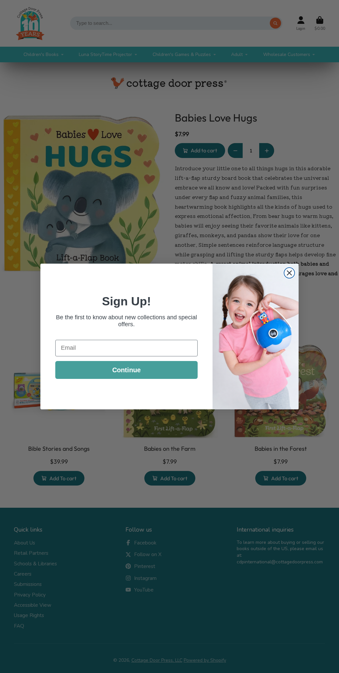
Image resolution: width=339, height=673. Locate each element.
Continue (126, 370)
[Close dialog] (289, 273)
